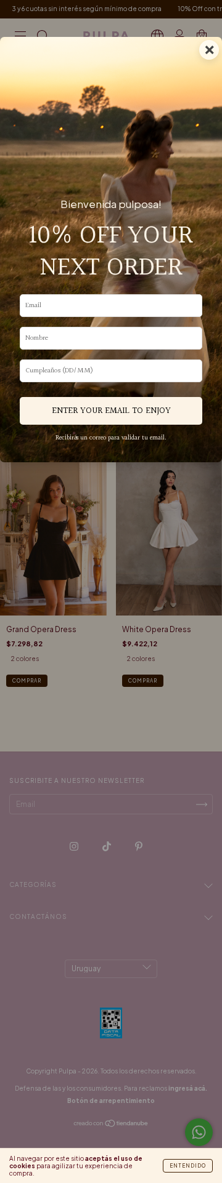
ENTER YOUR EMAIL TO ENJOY (111, 411)
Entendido (188, 1166)
